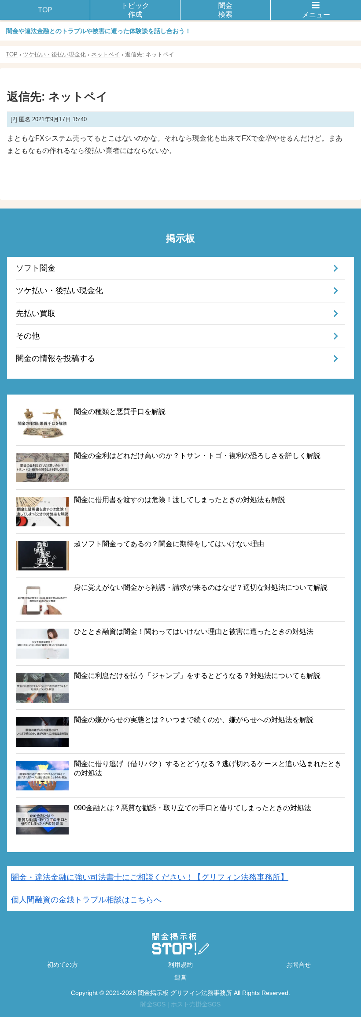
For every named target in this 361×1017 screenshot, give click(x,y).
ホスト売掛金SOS (196, 1004)
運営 (180, 977)
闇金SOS (153, 1004)
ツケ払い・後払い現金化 (54, 54)
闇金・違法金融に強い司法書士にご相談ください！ (149, 877)
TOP (12, 54)
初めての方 (62, 964)
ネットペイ (105, 54)
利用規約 (180, 964)
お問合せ (298, 964)
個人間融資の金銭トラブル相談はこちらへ (86, 899)
